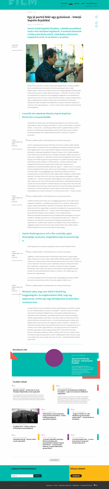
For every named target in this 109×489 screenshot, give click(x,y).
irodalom (53, 385)
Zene (83, 3)
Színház (77, 3)
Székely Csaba (57, 201)
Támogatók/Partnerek (86, 485)
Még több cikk (54, 460)
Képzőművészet (92, 3)
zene (68, 409)
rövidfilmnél (46, 171)
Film (70, 3)
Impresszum (49, 485)
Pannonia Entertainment (17, 50)
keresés (95, 6)
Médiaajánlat (76, 485)
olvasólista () (89, 6)
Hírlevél (56, 485)
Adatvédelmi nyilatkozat (65, 485)
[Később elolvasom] (96, 16)
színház (38, 409)
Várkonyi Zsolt (40, 24)
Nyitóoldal (29, 12)
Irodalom (64, 3)
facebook (63, 6)
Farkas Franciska (65, 90)
